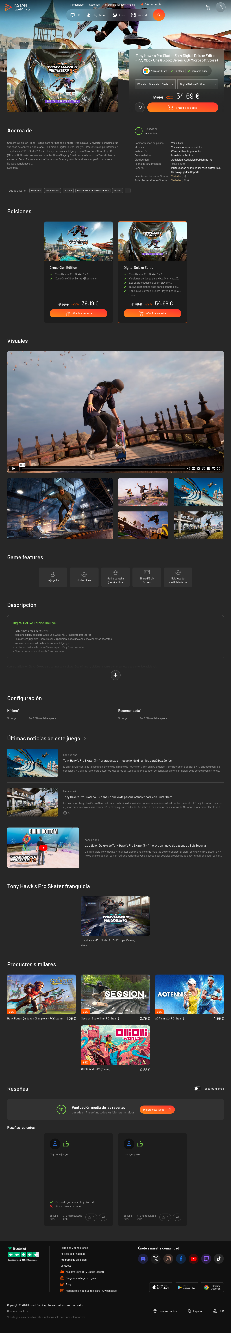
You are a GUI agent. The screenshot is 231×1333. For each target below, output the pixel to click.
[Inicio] (17, 7)
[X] (156, 1259)
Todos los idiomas (213, 1088)
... (128, 190)
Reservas (94, 4)
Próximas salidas (115, 4)
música (117, 190)
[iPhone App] (160, 1287)
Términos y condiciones (74, 1247)
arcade (68, 190)
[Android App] (186, 1287)
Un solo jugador (180, 172)
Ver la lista (177, 143)
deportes (36, 190)
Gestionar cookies (17, 1311)
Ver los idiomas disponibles (186, 147)
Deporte (194, 172)
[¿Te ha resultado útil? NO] (103, 1217)
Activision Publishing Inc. (198, 159)
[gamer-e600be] (129, 1144)
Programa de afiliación (73, 1259)
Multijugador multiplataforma (203, 167)
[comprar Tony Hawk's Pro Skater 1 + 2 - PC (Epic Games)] (115, 916)
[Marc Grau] (55, 1144)
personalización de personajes (93, 190)
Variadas (176, 176)
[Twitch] (206, 1259)
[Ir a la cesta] (208, 7)
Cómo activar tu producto (186, 151)
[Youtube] (194, 1259)
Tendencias (77, 4)
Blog (132, 4)
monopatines (52, 190)
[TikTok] (219, 1259)
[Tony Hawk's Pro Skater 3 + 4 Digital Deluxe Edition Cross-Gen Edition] (78, 264)
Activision (177, 159)
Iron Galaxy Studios (182, 155)
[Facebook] (181, 1259)
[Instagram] (168, 1259)
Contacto (65, 1265)
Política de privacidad (72, 1253)
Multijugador (178, 167)
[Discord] (143, 1259)
